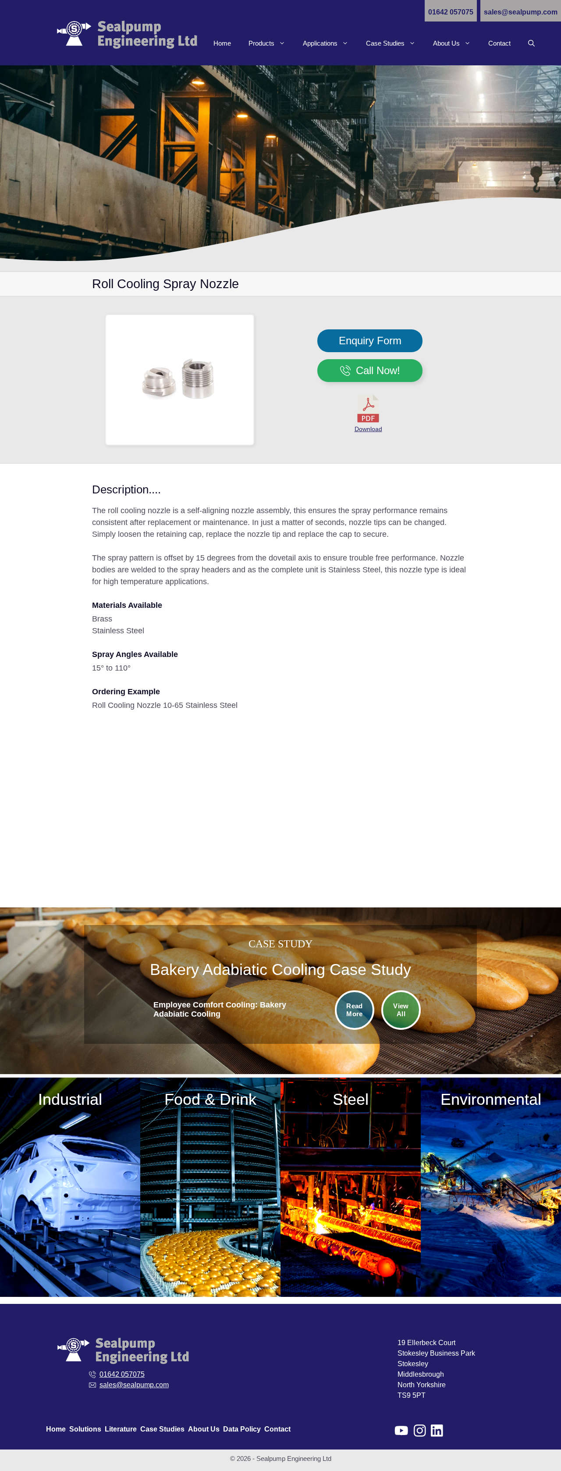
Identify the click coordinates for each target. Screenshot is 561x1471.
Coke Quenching (351, 1110)
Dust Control (351, 1163)
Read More (354, 1010)
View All (400, 1010)
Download (368, 428)
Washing (210, 1246)
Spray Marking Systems (350, 1181)
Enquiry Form (370, 340)
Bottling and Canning (210, 1159)
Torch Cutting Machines (351, 1198)
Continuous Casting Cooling (350, 1128)
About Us (446, 43)
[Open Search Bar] (531, 43)
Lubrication (211, 1211)
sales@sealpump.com (520, 12)
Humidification (210, 1194)
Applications (320, 43)
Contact (499, 43)
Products (261, 43)
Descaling (350, 1146)
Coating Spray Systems (210, 1176)
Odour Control (210, 1229)
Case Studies (385, 43)
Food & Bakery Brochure (210, 1264)
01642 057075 (450, 12)
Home (222, 43)
